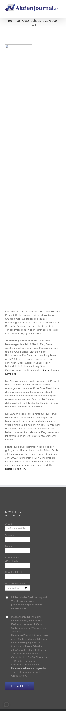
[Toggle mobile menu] (59, 13)
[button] (6, 704)
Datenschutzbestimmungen (26, 668)
